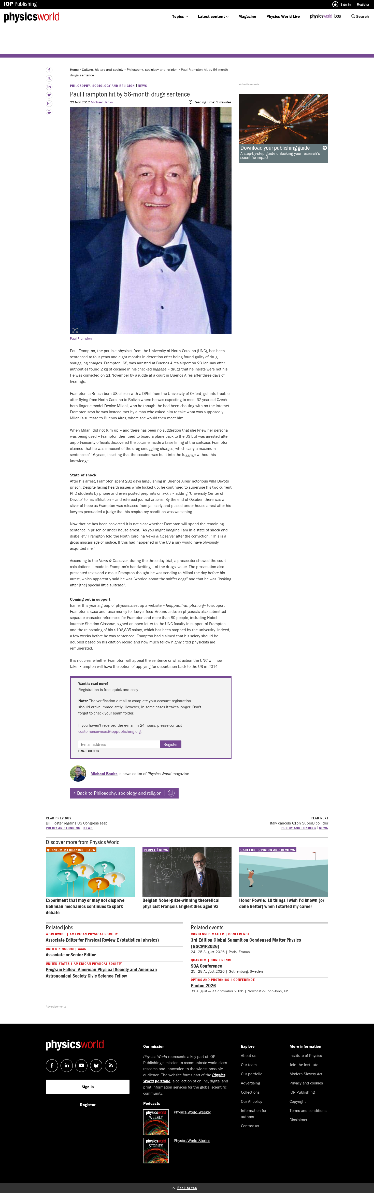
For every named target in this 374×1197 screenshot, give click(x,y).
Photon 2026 (203, 985)
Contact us (250, 1125)
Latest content (211, 16)
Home (74, 69)
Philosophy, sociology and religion (152, 69)
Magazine (247, 16)
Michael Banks (102, 102)
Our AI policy (251, 1101)
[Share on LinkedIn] (49, 87)
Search (364, 18)
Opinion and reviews (276, 849)
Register (363, 4)
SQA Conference (206, 965)
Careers (247, 849)
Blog (91, 849)
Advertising (250, 1082)
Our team (249, 1064)
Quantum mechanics (65, 849)
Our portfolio (251, 1073)
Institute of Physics (306, 1055)
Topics (178, 16)
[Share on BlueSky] (49, 95)
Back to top (187, 1187)
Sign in (345, 4)
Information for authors (253, 1113)
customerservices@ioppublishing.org (109, 731)
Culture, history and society (102, 69)
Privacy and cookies (306, 1082)
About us (248, 1055)
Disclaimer (298, 1119)
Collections (250, 1092)
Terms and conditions (308, 1110)
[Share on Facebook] (49, 70)
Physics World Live (283, 16)
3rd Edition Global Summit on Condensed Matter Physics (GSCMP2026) (246, 943)
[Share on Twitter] (49, 78)
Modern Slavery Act (306, 1073)
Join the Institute (304, 1064)
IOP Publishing (302, 1092)
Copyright (298, 1101)
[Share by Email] (49, 103)
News (142, 85)
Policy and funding (63, 827)
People (150, 849)
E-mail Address (88, 751)
